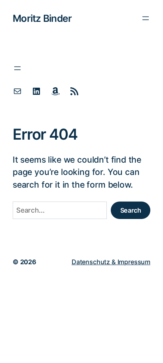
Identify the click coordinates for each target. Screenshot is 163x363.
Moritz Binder (42, 18)
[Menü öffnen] (145, 18)
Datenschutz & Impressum (111, 262)
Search (130, 210)
